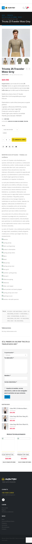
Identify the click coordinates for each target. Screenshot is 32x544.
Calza (3, 453)
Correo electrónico (10, 382)
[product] (5, 410)
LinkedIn (9, 146)
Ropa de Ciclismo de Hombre (15, 121)
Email (16, 146)
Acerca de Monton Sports (8, 521)
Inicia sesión (5, 508)
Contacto (4, 529)
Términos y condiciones (7, 511)
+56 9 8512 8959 (8, 493)
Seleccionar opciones (9, 462)
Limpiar (4, 133)
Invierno (19, 453)
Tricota (26, 121)
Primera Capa (24, 453)
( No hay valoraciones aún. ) (16, 74)
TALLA (3, 125)
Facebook (3, 146)
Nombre (7, 375)
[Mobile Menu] (3, 7)
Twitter (6, 146)
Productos (4, 523)
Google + (12, 146)
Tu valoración (9, 358)
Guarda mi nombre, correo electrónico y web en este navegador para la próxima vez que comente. (15, 390)
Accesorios (4, 525)
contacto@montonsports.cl (8, 495)
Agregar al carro (20, 139)
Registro (4, 509)
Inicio (3, 519)
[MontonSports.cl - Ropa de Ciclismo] (10, 8)
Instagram (3, 499)
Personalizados (5, 527)
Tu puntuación (9, 352)
